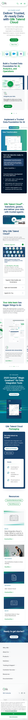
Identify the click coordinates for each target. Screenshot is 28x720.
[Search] (17, 3)
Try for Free (14, 40)
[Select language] (21, 3)
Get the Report (14, 394)
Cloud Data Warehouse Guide (14, 500)
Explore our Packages (11, 448)
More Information (13, 716)
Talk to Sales (9, 453)
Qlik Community (7, 693)
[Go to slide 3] (16, 113)
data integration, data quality (12, 265)
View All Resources (14, 504)
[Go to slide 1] (11, 113)
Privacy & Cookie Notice (11, 711)
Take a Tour (14, 44)
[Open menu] (24, 3)
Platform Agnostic (9, 245)
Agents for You (8, 293)
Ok (13, 713)
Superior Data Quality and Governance (13, 281)
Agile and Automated (10, 287)
